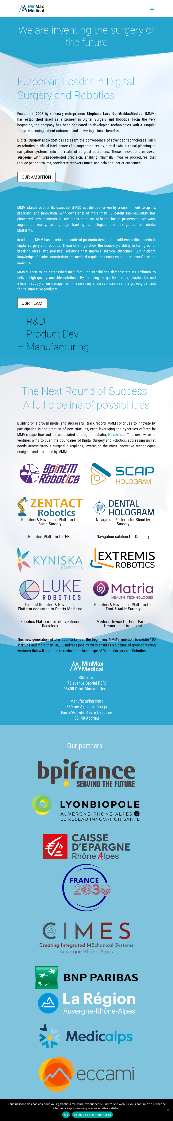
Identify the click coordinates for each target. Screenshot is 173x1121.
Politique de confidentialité (92, 1114)
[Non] (168, 1110)
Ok (66, 1114)
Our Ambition (36, 177)
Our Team (32, 303)
